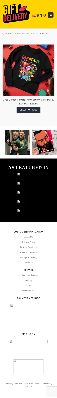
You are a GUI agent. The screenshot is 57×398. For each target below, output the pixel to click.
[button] (51, 15)
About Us (28, 237)
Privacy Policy (28, 242)
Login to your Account (28, 275)
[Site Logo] (16, 13)
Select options (28, 110)
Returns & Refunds (28, 252)
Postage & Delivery (28, 257)
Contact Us (28, 263)
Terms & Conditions (28, 247)
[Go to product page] (28, 70)
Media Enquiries (28, 291)
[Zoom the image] (28, 174)
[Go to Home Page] (3, 33)
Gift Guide (28, 285)
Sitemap (28, 280)
